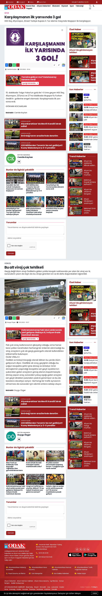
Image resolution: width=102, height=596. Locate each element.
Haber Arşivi (81, 573)
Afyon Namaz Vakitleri (25, 581)
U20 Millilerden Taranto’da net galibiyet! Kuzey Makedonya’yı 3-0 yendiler (34, 189)
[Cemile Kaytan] (11, 158)
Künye (61, 581)
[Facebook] (77, 549)
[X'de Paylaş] (10, 65)
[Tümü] (95, 89)
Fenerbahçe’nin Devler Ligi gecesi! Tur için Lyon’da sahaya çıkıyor (13, 211)
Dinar (6, 589)
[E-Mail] (19, 161)
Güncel (86, 144)
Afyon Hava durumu (41, 581)
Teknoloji (79, 6)
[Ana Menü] (90, 8)
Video (31, 2)
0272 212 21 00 (43, 553)
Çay (48, 587)
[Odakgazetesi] (14, 7)
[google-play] (90, 555)
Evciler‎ (19, 589)
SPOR (6, 13)
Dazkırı (61, 587)
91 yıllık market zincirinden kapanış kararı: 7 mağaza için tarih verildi (55, 466)
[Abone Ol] (63, 65)
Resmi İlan (42, 2)
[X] (80, 549)
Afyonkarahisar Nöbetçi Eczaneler (16, 568)
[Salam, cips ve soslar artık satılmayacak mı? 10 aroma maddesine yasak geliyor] (55, 479)
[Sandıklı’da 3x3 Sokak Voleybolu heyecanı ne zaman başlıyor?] (15, 178)
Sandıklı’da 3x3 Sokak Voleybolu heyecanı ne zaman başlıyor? (14, 188)
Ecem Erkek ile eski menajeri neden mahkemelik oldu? (34, 465)
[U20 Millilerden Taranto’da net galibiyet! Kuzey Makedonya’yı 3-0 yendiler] (35, 178)
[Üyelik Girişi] (96, 2)
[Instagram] (84, 549)
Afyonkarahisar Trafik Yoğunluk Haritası (83, 568)
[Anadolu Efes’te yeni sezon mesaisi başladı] (55, 201)
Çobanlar (54, 587)
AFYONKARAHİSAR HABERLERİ (14, 587)
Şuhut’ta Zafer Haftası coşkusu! (89, 98)
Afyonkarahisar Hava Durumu (38, 568)
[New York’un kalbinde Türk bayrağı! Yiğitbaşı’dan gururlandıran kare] (15, 455)
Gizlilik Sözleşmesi (17, 583)
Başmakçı (29, 587)
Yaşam (29, 8)
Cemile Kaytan (12, 69)
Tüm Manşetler (36, 573)
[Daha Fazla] (18, 65)
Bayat (36, 587)
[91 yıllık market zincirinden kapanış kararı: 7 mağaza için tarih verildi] (55, 455)
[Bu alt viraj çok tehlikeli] (35, 297)
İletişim (7, 583)
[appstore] (75, 555)
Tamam (94, 593)
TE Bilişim (94, 587)
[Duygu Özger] (11, 436)
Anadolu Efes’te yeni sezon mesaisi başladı (54, 210)
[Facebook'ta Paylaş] (6, 65)
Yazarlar (10, 2)
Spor (72, 6)
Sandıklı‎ (54, 589)
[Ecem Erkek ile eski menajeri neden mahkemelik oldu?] (35, 455)
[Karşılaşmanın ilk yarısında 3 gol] (35, 44)
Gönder (11, 253)
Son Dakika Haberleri (61, 573)
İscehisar (40, 589)
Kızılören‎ (47, 589)
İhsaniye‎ (32, 589)
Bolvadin (43, 587)
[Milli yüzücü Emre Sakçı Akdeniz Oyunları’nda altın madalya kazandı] (35, 201)
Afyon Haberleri (44, 6)
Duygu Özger (11, 322)
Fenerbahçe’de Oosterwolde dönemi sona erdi (55, 187)
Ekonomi (56, 6)
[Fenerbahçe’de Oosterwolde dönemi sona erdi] (55, 178)
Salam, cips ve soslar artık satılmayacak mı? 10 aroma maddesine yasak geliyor (55, 490)
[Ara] (90, 6)
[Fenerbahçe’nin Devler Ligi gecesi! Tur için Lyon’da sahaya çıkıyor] (15, 201)
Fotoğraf (21, 2)
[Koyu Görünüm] (93, 6)
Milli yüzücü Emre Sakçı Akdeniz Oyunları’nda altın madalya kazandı (34, 211)
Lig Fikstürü (54, 581)
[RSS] (88, 549)
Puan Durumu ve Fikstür (16, 573)
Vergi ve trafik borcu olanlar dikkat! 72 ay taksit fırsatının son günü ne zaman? (35, 489)
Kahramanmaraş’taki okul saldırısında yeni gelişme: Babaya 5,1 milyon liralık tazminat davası (15, 490)
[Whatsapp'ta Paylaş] (14, 65)
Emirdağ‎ (12, 589)
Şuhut (86, 95)
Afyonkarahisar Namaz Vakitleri (61, 568)
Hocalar (25, 589)
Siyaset (64, 6)
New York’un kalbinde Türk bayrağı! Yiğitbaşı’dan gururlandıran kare (89, 148)
